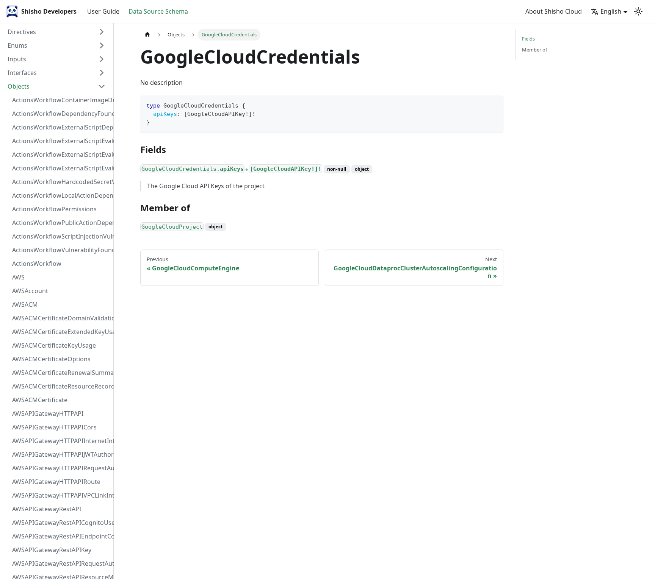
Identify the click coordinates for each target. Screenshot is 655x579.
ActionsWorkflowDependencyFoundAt (61, 113)
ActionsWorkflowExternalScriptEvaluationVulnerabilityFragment (61, 141)
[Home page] (147, 35)
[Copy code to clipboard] (494, 104)
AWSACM (25, 304)
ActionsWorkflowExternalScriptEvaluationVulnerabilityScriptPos (61, 154)
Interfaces (22, 73)
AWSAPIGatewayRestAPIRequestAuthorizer (61, 563)
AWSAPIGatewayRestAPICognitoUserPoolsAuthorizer (61, 522)
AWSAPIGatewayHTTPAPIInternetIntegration (61, 441)
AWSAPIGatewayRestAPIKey (51, 550)
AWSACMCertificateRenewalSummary (61, 372)
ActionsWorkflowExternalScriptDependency (61, 127)
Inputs (17, 59)
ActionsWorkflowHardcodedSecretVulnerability (61, 182)
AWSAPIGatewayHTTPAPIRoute (56, 482)
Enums (17, 45)
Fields (528, 38)
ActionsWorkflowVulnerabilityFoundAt (61, 250)
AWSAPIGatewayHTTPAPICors (54, 427)
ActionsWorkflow (36, 263)
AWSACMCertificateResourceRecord (61, 386)
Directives (22, 32)
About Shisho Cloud (553, 11)
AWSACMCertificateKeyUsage (54, 345)
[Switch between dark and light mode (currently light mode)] (638, 11)
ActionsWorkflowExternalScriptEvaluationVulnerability (61, 168)
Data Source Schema (158, 11)
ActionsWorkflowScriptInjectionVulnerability (61, 236)
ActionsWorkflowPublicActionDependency (61, 222)
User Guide (103, 11)
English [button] (610, 11)
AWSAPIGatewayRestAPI (46, 509)
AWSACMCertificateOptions (51, 359)
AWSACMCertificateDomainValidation (61, 318)
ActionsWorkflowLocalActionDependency (61, 195)
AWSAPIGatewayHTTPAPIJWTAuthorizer (61, 454)
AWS (18, 277)
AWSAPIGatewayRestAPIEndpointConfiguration (61, 536)
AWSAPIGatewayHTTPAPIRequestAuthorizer (61, 468)
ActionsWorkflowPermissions (54, 209)
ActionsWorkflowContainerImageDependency (61, 100)
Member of (534, 49)
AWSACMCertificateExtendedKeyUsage (61, 332)
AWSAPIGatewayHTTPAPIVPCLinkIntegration (61, 495)
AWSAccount (30, 291)
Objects (19, 86)
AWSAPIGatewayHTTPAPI (47, 413)
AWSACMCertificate (39, 400)
